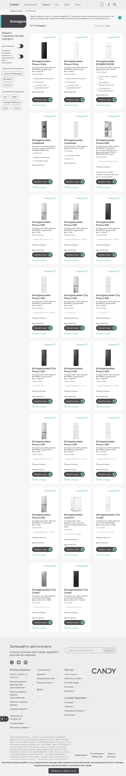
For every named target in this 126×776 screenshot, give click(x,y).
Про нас (78, 5)
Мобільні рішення (30, 5)
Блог (57, 5)
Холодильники (17, 723)
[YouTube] (19, 662)
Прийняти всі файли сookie (63, 771)
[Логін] (108, 5)
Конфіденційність (81, 755)
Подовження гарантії (74, 710)
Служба (67, 5)
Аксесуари (69, 715)
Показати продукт (39, 105)
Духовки (41, 674)
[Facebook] (12, 662)
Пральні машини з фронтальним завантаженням (18, 684)
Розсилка (68, 687)
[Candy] (14, 5)
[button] (108, 167)
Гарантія (68, 706)
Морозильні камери (19, 727)
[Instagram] (26, 662)
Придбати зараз (40, 100)
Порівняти (49, 37)
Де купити (69, 691)
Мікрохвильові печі (46, 678)
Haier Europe (70, 674)
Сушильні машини (18, 709)
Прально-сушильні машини (19, 703)
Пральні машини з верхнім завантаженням (18, 694)
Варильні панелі (44, 682)
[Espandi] (119, 17)
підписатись (109, 650)
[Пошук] (114, 4)
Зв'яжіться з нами (72, 678)
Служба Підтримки (75, 697)
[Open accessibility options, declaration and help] (2, 718)
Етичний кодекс (71, 682)
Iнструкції (68, 702)
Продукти (46, 5)
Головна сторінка (16, 11)
